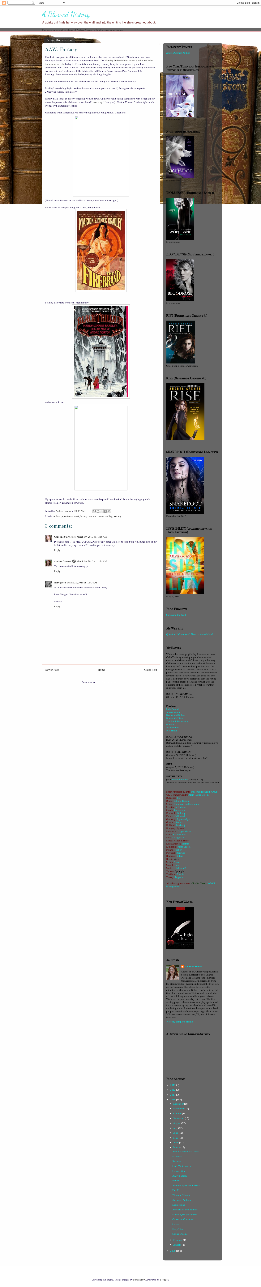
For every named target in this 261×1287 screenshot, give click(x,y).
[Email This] (94, 511)
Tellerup (181, 813)
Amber (178, 849)
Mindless (177, 1156)
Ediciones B (179, 868)
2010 (173, 1099)
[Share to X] (102, 511)
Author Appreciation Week (186, 1185)
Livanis (178, 822)
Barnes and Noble (175, 715)
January (177, 1244)
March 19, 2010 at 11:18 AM (92, 536)
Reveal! (176, 1180)
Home (101, 669)
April (176, 1142)
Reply (57, 550)
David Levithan (180, 779)
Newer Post (52, 669)
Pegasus (179, 877)
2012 (173, 1089)
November (179, 1108)
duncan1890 (139, 1279)
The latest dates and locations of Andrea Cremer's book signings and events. (82, 30)
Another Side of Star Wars (185, 1151)
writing (117, 516)
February (178, 1239)
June (176, 1132)
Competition (179, 1171)
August (177, 1123)
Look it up (97, 102)
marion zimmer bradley (100, 516)
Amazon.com (173, 712)
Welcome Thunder (181, 1195)
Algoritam (180, 807)
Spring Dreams (179, 1233)
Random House (182, 840)
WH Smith (171, 730)
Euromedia (179, 810)
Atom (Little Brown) (198, 794)
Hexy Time (178, 1229)
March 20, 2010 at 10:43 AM (82, 582)
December (178, 1103)
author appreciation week (66, 516)
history (84, 516)
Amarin (180, 874)
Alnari (177, 862)
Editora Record (182, 800)
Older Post (150, 669)
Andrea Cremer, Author (178, 52)
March (177, 1147)
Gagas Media (184, 831)
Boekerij (180, 825)
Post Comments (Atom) (108, 682)
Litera (180, 855)
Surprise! (177, 1161)
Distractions (178, 1204)
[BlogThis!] (98, 511)
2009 (173, 1250)
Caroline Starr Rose (65, 536)
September (179, 1118)
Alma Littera (184, 846)
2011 (173, 1094)
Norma (185, 843)
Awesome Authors (181, 1200)
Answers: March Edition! (185, 1209)
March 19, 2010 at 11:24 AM (92, 561)
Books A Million (174, 718)
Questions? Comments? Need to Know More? (189, 634)
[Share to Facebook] (105, 511)
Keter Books (179, 834)
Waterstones (172, 727)
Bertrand (180, 852)
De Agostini (178, 837)
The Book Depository (177, 721)
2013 (173, 1085)
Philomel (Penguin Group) (204, 791)
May (176, 1137)
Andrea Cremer (62, 561)
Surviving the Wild (176, 614)
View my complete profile (179, 1021)
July (175, 1128)
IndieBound (172, 709)
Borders (170, 724)
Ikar (177, 865)
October (177, 1113)
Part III (175, 1190)
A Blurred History (66, 14)
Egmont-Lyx (183, 819)
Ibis (178, 797)
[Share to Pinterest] (109, 511)
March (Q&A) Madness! (184, 1214)
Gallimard (179, 816)
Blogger (164, 1279)
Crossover (177, 1224)
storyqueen (60, 582)
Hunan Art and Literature (186, 803)
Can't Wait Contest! (182, 1166)
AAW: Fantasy (179, 1175)
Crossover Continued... (184, 1219)
